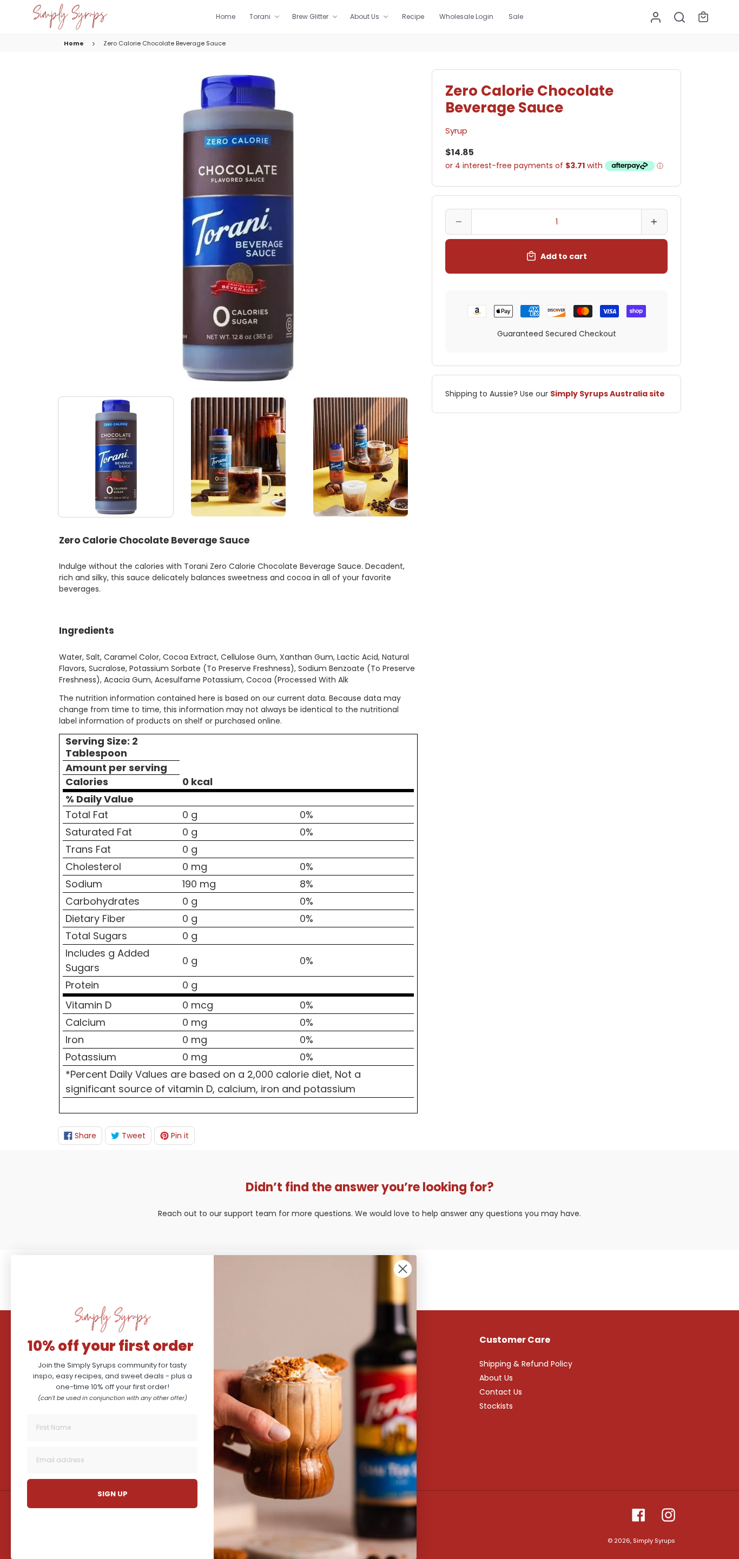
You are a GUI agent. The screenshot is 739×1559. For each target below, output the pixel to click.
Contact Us (500, 1391)
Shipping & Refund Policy (525, 1363)
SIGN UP (112, 1494)
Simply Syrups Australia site (607, 393)
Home (74, 43)
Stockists (496, 1406)
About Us (496, 1377)
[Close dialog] (402, 1268)
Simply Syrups (654, 1540)
